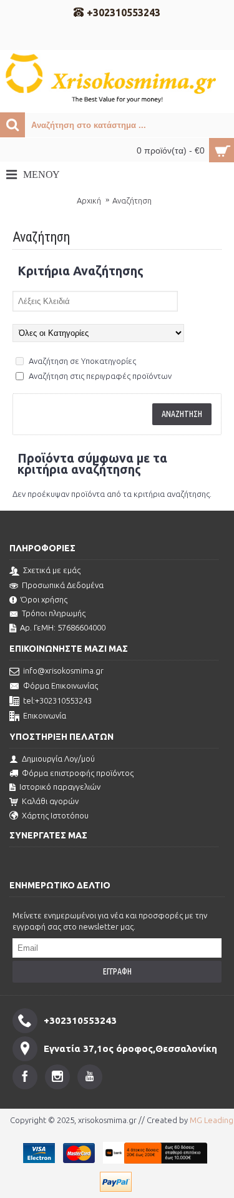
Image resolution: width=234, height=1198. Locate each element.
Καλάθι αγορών (50, 801)
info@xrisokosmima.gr (63, 670)
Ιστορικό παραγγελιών (59, 786)
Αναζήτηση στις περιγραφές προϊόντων (99, 375)
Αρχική (89, 200)
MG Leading (211, 1120)
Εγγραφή (117, 971)
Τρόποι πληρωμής (53, 613)
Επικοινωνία (44, 715)
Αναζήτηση (132, 200)
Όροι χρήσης (44, 599)
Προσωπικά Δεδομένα (63, 585)
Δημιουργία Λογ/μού (58, 758)
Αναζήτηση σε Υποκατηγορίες (81, 360)
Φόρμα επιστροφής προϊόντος (78, 772)
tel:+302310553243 (57, 700)
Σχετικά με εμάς (51, 570)
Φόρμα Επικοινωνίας (60, 685)
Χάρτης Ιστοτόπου (55, 815)
